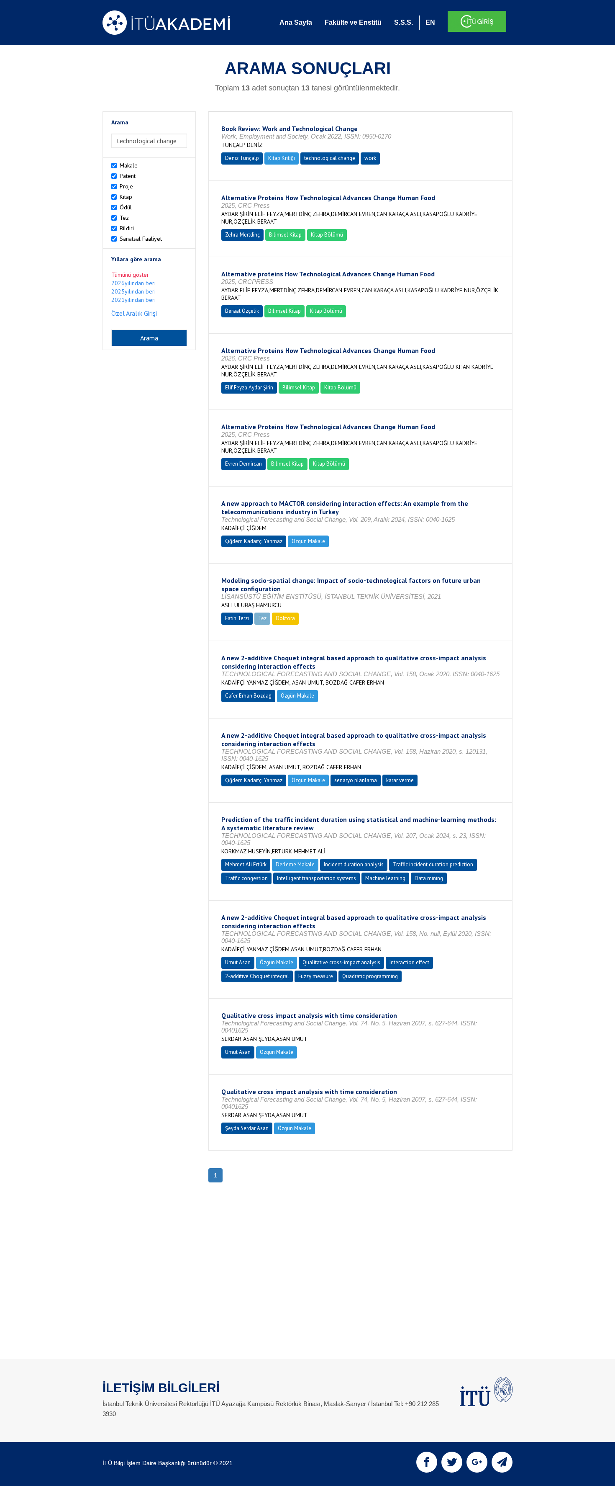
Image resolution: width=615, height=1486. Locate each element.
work (370, 158)
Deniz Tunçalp (242, 158)
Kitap (126, 197)
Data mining (429, 878)
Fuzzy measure (315, 976)
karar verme (400, 780)
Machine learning (385, 878)
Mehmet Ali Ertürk (245, 864)
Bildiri (127, 228)
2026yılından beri (133, 283)
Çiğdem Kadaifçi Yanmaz (253, 541)
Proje (126, 186)
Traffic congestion (246, 878)
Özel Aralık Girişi (134, 313)
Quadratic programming (370, 976)
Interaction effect (409, 962)
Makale (129, 165)
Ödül (126, 207)
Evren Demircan (243, 463)
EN (430, 22)
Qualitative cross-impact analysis (341, 962)
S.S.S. (403, 22)
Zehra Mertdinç (242, 234)
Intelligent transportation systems (316, 878)
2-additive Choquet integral (257, 976)
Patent (128, 176)
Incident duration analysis (354, 864)
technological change (329, 158)
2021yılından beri (133, 300)
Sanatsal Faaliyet (141, 238)
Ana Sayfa (295, 22)
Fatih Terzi (237, 618)
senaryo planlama (355, 780)
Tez (124, 217)
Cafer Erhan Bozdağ (248, 695)
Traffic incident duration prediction (433, 864)
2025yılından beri (133, 291)
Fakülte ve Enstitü (353, 22)
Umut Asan (238, 962)
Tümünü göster (130, 274)
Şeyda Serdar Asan (247, 1128)
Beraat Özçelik (242, 310)
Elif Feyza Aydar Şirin (249, 387)
